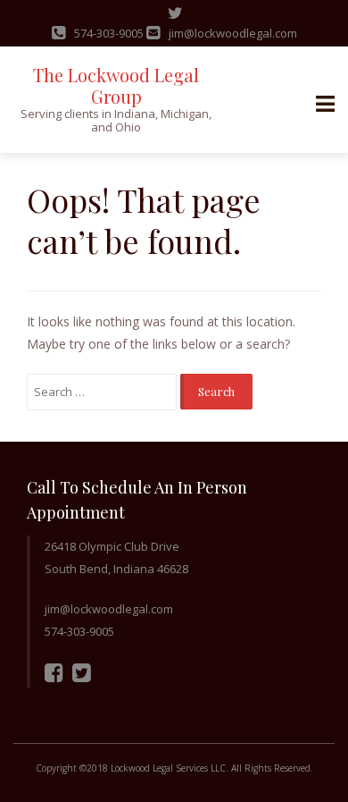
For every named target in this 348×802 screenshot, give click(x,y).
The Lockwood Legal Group (116, 85)
